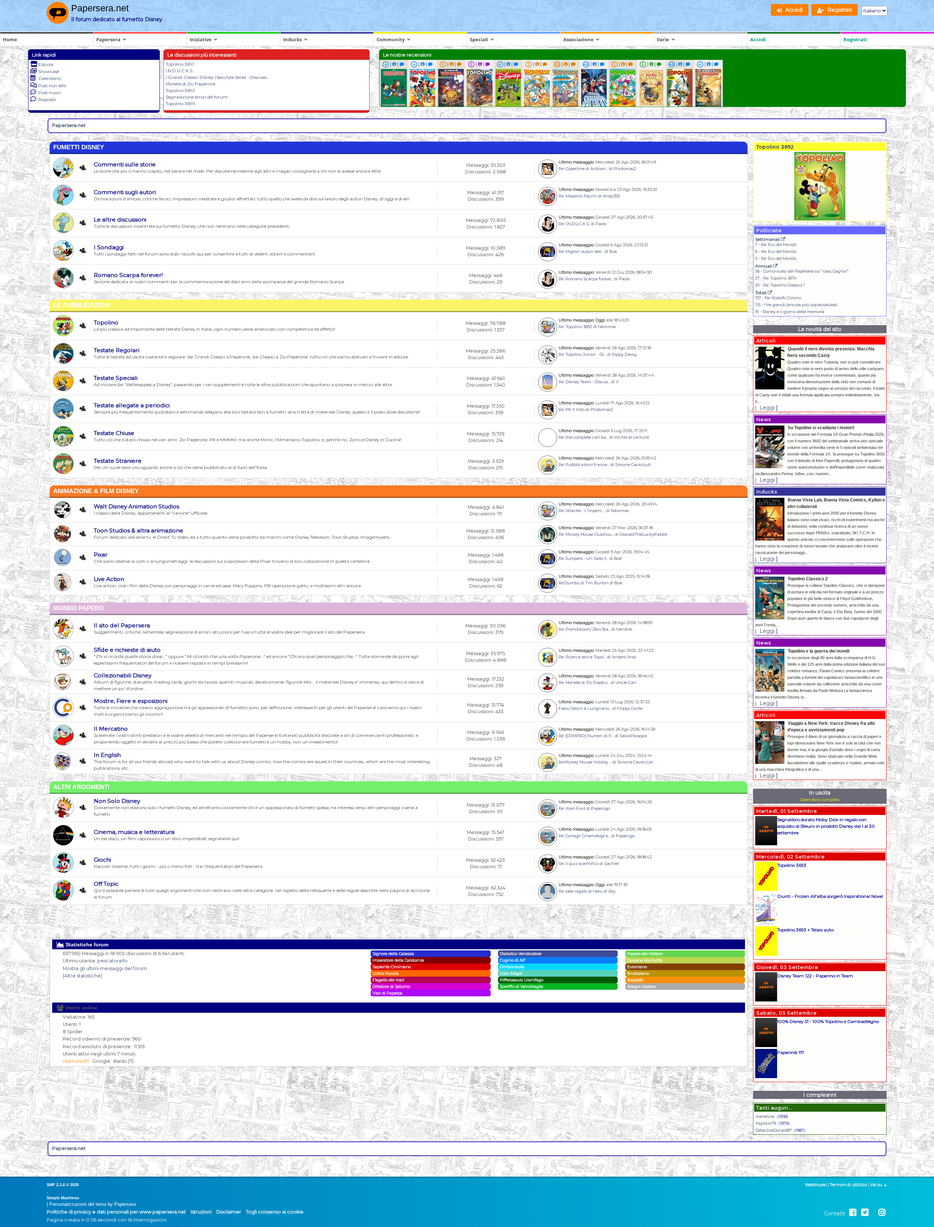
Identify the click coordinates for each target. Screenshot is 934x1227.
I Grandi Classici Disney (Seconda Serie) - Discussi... (218, 77)
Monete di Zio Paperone (190, 83)
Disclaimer (228, 1212)
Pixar (101, 554)
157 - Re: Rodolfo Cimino (778, 297)
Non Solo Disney (117, 800)
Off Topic (106, 883)
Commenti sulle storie (125, 164)
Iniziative (201, 39)
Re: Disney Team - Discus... (584, 381)
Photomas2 (625, 168)
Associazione (578, 39)
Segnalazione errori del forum (197, 97)
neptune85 (76, 1061)
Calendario (49, 78)
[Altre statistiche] (82, 975)
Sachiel (611, 863)
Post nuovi (49, 92)
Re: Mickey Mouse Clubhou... (586, 534)
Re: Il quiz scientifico (578, 863)
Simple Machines (63, 1198)
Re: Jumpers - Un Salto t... (583, 558)
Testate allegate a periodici (132, 405)
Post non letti (52, 85)
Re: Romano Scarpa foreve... (586, 278)
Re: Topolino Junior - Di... (582, 354)
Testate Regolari (116, 350)
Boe (613, 251)
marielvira (765, 1116)
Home (10, 39)
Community (391, 39)
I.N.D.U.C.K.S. (179, 70)
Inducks (292, 39)
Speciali (479, 39)
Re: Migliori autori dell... (581, 251)
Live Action (109, 579)
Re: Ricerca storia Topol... (582, 656)
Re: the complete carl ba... (583, 437)
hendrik (624, 629)
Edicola (45, 64)
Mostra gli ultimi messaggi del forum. (105, 968)
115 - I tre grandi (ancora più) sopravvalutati (796, 304)
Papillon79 (766, 1123)
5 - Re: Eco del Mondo (775, 258)
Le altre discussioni (120, 219)
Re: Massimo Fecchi (578, 196)
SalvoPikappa (633, 735)
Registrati (855, 39)
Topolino (106, 322)
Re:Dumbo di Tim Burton (584, 582)
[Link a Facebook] (853, 1212)
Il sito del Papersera (122, 625)
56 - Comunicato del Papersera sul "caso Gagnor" (802, 271)
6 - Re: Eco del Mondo (775, 251)
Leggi (767, 407)
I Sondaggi (109, 247)
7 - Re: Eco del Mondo (775, 244)
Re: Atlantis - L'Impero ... (582, 510)
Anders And (624, 656)
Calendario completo (820, 799)
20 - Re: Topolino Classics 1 (780, 285)
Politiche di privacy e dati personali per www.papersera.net (116, 1212)
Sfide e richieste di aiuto (127, 649)
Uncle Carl (625, 682)
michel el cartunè (631, 437)
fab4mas (607, 326)
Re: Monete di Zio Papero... (584, 682)
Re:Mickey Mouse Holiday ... (585, 762)
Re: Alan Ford (572, 808)
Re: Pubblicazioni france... (584, 464)
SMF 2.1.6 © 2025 (63, 1184)
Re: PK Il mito (571, 409)
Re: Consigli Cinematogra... (584, 835)
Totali (761, 292)
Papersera (108, 39)
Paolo (600, 223)
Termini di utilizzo (848, 1184)
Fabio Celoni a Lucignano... (585, 708)
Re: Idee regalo (573, 891)
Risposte (47, 99)
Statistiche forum (86, 944)
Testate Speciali (116, 377)
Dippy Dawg (624, 354)
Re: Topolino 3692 (575, 326)
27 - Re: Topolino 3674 (776, 278)
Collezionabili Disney (122, 675)
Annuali (764, 266)
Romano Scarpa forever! (128, 275)
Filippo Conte (629, 708)
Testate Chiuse (114, 433)
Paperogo (600, 808)
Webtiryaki (816, 1184)
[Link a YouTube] (873, 1212)
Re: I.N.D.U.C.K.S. (574, 223)
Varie (663, 39)
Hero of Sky (604, 891)
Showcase (48, 71)
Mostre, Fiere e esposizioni (130, 700)
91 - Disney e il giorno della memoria (789, 311)
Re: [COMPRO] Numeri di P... (586, 735)
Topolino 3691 (180, 64)
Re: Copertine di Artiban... (583, 168)
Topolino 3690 (181, 103)
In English (107, 754)
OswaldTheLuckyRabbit (643, 534)
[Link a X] (865, 1212)
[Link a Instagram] (882, 1212)
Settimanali (768, 239)
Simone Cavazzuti (633, 464)
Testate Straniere (118, 460)
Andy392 (611, 196)
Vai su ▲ (878, 1184)
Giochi (102, 859)
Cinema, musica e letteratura (134, 831)
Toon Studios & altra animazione (138, 530)
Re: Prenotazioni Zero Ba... (584, 629)
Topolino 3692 (180, 90)
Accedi (758, 39)
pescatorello (112, 960)
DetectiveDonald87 (774, 1130)
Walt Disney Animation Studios (136, 506)
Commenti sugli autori (125, 192)
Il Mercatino (111, 728)
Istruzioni (201, 1212)
